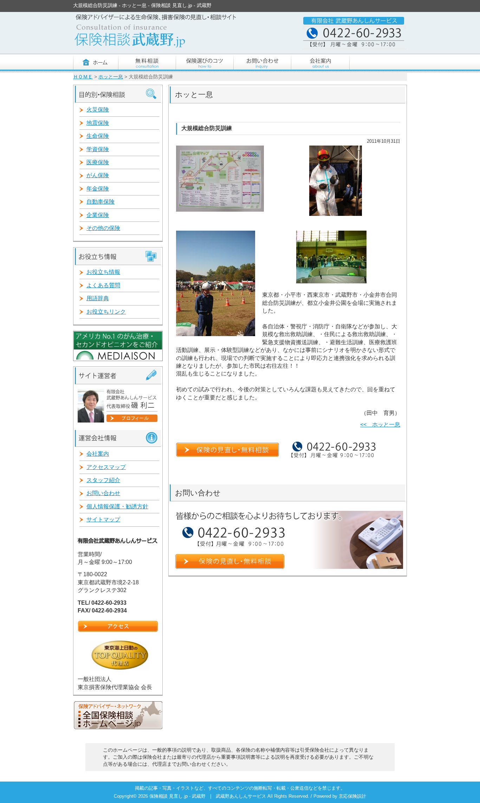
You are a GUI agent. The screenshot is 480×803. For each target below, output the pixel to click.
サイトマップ (103, 519)
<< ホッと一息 (380, 425)
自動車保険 (100, 202)
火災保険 (97, 110)
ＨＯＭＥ (83, 76)
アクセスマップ (106, 467)
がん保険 (97, 175)
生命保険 (97, 136)
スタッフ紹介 (103, 480)
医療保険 (97, 162)
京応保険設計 (352, 796)
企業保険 (97, 215)
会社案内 (97, 454)
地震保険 (97, 123)
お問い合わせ (103, 493)
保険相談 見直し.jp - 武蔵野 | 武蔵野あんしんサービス (208, 796)
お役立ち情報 (103, 272)
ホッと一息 (110, 76)
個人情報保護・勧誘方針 (117, 506)
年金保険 (97, 189)
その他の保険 (103, 228)
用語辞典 (97, 298)
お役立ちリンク (106, 312)
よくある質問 (103, 285)
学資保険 (97, 149)
